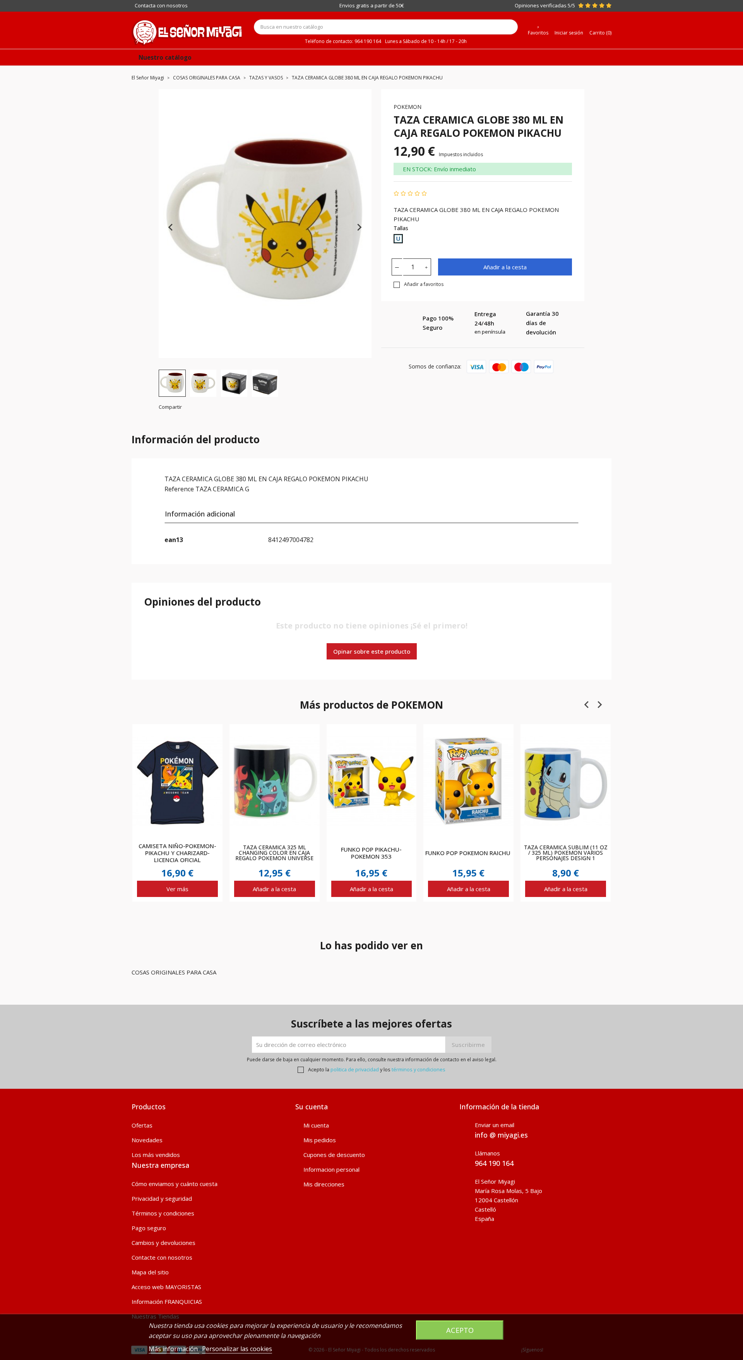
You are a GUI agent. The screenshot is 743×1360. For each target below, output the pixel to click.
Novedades (147, 1140)
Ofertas (142, 1125)
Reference (179, 489)
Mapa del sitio (150, 1272)
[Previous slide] (171, 227)
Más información (174, 1349)
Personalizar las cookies (237, 1349)
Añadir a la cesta (505, 267)
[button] (172, 383)
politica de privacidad (354, 1069)
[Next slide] (359, 227)
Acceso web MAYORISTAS (166, 1287)
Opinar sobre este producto (371, 651)
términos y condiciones (418, 1069)
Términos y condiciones (163, 1213)
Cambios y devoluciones (163, 1242)
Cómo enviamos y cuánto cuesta (174, 1184)
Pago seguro (149, 1228)
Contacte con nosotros (162, 1257)
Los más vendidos (156, 1155)
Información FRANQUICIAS (167, 1301)
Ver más (177, 889)
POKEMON (407, 106)
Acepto (460, 1330)
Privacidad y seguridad (162, 1198)
